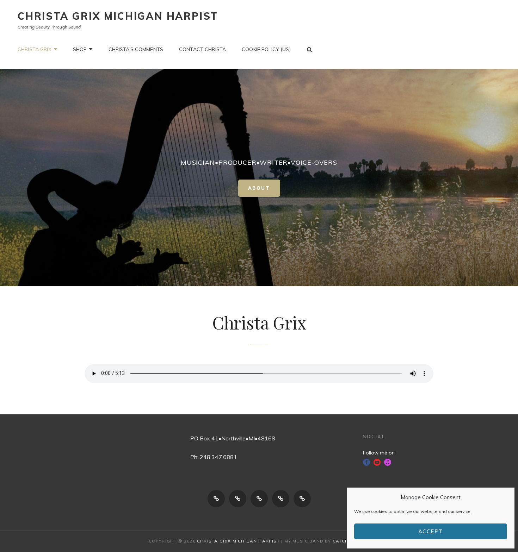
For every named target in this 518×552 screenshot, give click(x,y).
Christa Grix (34, 49)
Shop (80, 49)
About (264, 190)
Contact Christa (202, 49)
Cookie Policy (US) (266, 49)
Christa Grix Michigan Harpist (118, 16)
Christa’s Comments (136, 49)
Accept (430, 531)
